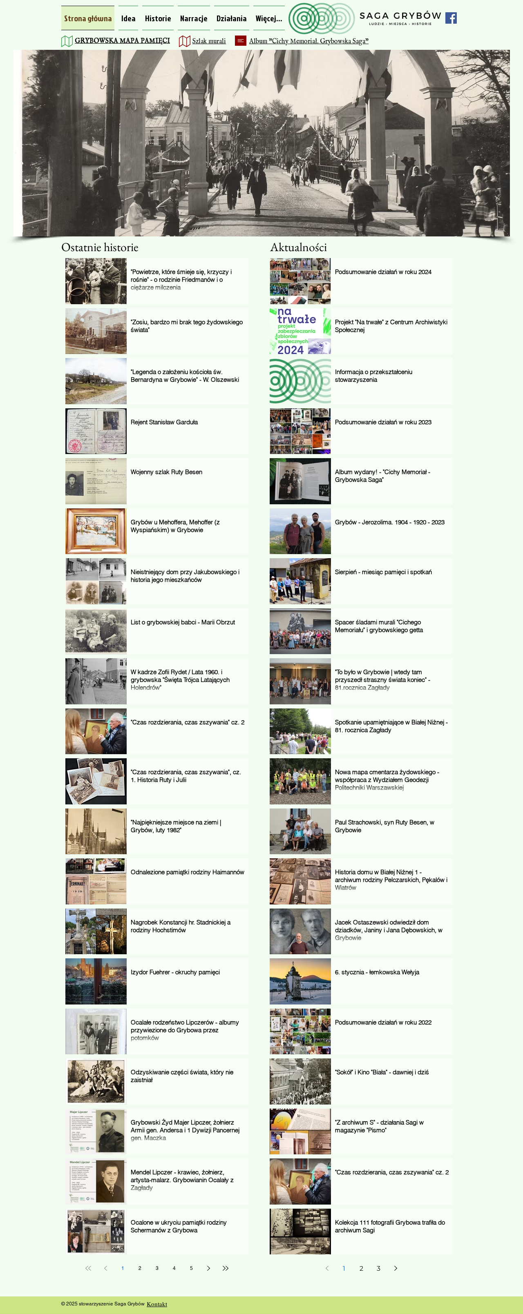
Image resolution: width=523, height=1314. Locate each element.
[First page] (88, 1268)
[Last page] (225, 1268)
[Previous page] (105, 1268)
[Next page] (208, 1268)
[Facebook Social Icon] (451, 18)
